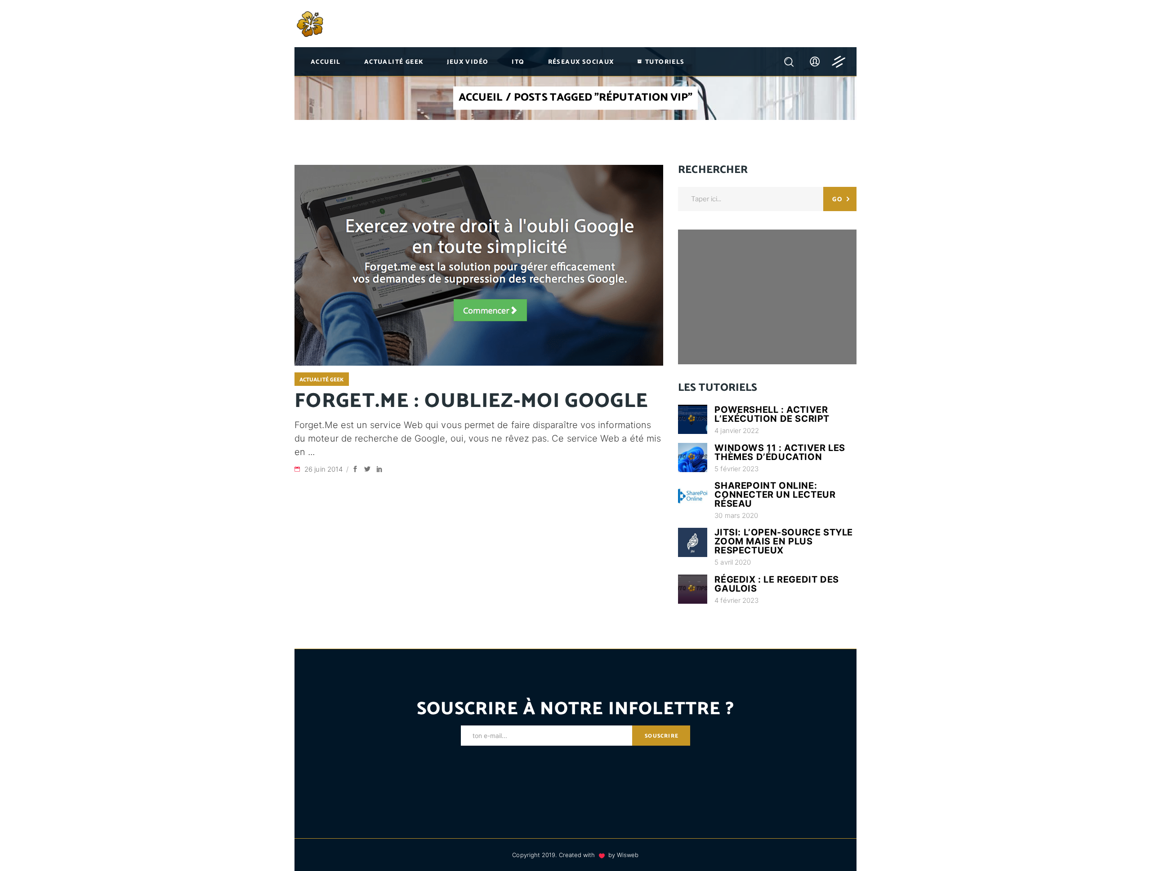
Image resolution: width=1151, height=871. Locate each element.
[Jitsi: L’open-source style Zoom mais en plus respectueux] (692, 542)
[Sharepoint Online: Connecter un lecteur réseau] (692, 495)
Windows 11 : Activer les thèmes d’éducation (779, 452)
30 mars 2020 (736, 515)
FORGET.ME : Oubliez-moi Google (471, 401)
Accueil (481, 98)
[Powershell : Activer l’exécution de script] (692, 419)
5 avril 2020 (732, 562)
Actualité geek (321, 380)
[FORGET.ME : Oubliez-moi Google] (478, 265)
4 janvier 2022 (736, 430)
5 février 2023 (736, 468)
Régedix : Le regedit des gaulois (776, 584)
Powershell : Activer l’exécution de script (772, 414)
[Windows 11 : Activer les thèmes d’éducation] (692, 457)
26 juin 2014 (324, 469)
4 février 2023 (736, 600)
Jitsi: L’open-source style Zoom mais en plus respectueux (783, 541)
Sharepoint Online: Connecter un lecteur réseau (774, 494)
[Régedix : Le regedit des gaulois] (692, 589)
